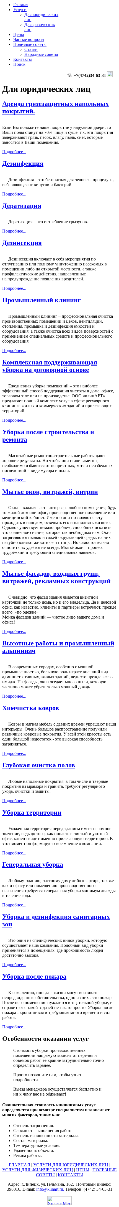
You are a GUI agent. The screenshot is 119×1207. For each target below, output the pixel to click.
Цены (18, 34)
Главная (20, 4)
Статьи (31, 49)
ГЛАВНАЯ (19, 1164)
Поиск (19, 64)
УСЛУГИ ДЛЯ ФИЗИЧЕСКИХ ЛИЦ (37, 1169)
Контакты (22, 59)
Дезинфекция (22, 163)
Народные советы (41, 54)
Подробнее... (14, 151)
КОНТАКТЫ (70, 1174)
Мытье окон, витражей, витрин (50, 491)
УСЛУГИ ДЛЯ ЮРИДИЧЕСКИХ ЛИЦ (70, 1164)
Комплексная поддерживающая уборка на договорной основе (49, 366)
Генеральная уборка (32, 864)
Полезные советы (29, 44)
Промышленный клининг (41, 300)
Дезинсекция (22, 242)
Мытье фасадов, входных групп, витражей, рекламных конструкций (56, 577)
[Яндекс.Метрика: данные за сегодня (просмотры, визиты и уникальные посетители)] (59, 1200)
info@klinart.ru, (50, 1189)
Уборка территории (31, 812)
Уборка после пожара (34, 976)
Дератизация (21, 205)
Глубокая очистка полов (38, 765)
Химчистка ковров (30, 707)
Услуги (20, 9)
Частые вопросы (28, 39)
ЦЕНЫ (82, 1169)
